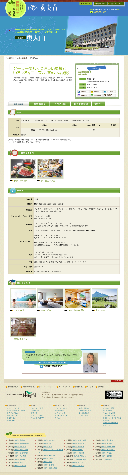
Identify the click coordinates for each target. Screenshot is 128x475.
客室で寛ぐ (35, 413)
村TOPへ (98, 104)
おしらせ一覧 (107, 410)
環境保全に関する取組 (110, 423)
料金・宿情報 (18, 104)
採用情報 (101, 387)
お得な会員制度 (84, 408)
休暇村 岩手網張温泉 (22, 443)
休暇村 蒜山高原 (78, 466)
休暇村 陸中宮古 (20, 447)
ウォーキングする (61, 408)
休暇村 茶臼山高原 (50, 468)
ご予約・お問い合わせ (81, 104)
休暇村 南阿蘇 (106, 456)
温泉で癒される (12, 415)
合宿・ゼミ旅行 (22, 58)
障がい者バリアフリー (38, 418)
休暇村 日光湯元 (20, 466)
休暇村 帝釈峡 (106, 443)
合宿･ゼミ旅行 (60, 413)
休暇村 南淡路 (77, 450)
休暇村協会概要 (13, 387)
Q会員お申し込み (85, 410)
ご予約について (36, 410)
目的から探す (11, 405)
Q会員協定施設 (84, 413)
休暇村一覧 (79, 387)
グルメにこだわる (37, 415)
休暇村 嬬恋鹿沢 (49, 440)
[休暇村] (22, 398)
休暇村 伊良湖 (48, 465)
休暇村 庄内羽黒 (20, 456)
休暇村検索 (11, 420)
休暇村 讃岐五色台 (108, 447)
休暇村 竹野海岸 (78, 453)
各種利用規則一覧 (29, 387)
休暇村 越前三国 (78, 443)
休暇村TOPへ (100, 4)
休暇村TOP (10, 58)
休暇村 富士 (47, 462)
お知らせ (106, 405)
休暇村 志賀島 (106, 453)
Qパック (58, 418)
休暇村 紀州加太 (80, 456)
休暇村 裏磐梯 (19, 459)
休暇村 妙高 (47, 447)
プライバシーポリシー (46, 387)
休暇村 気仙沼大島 (21, 453)
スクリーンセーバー (110, 425)
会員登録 (82, 405)
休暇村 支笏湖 (19, 440)
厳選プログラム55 (13, 413)
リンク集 (90, 387)
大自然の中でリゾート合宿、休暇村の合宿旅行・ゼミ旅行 (15, 9)
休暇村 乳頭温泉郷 (21, 450)
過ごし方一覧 (59, 405)
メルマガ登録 (83, 415)
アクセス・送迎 (60, 104)
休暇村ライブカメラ (62, 415)
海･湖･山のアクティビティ (16, 410)
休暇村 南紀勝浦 (80, 459)
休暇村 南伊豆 (48, 459)
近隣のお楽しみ (39, 104)
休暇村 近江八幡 (78, 447)
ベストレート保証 (37, 408)
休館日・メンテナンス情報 (112, 418)
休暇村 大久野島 (107, 440)
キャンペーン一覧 (13, 408)
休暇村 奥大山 (77, 462)
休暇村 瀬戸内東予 (108, 450)
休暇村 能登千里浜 (79, 440)
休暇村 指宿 (107, 459)
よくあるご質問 (108, 408)
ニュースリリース (65, 387)
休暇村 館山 (47, 443)
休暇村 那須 (18, 462)
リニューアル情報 (109, 413)
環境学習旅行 (59, 410)
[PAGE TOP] (117, 381)
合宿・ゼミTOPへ (116, 4)
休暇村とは (35, 405)
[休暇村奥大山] (43, 10)
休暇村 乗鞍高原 (49, 455)
